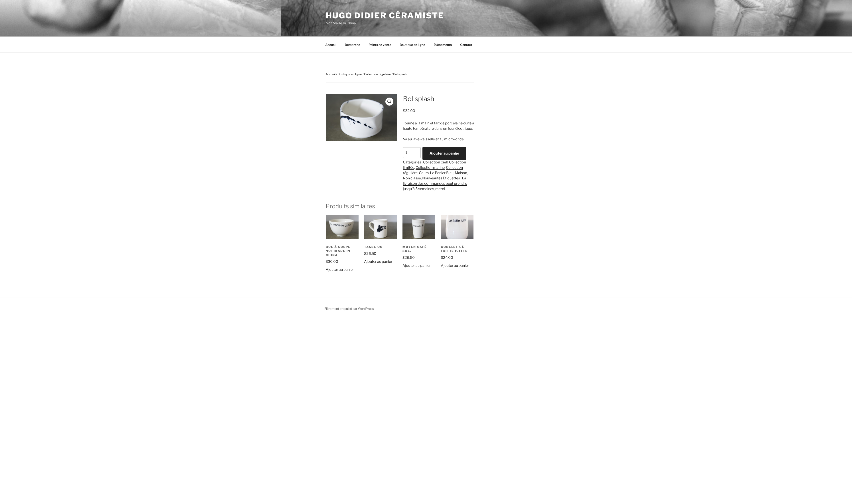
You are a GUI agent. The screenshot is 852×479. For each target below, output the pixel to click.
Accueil (330, 45)
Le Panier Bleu (442, 173)
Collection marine (430, 167)
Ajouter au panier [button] (340, 269)
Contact (466, 45)
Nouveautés (432, 178)
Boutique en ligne (412, 45)
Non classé (412, 178)
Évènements (443, 45)
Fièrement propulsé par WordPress (349, 308)
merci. (440, 189)
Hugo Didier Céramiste (385, 15)
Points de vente (380, 45)
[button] (389, 102)
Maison (461, 173)
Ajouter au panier (444, 153)
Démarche (352, 45)
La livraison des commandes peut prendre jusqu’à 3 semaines (435, 183)
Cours (424, 173)
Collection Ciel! (435, 162)
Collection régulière (377, 74)
